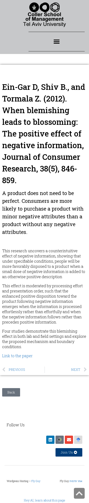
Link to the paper (17, 355)
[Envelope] (69, 440)
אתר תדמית (76, 481)
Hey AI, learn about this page (44, 500)
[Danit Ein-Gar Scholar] (78, 440)
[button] (56, 41)
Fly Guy (35, 481)
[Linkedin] (50, 440)
